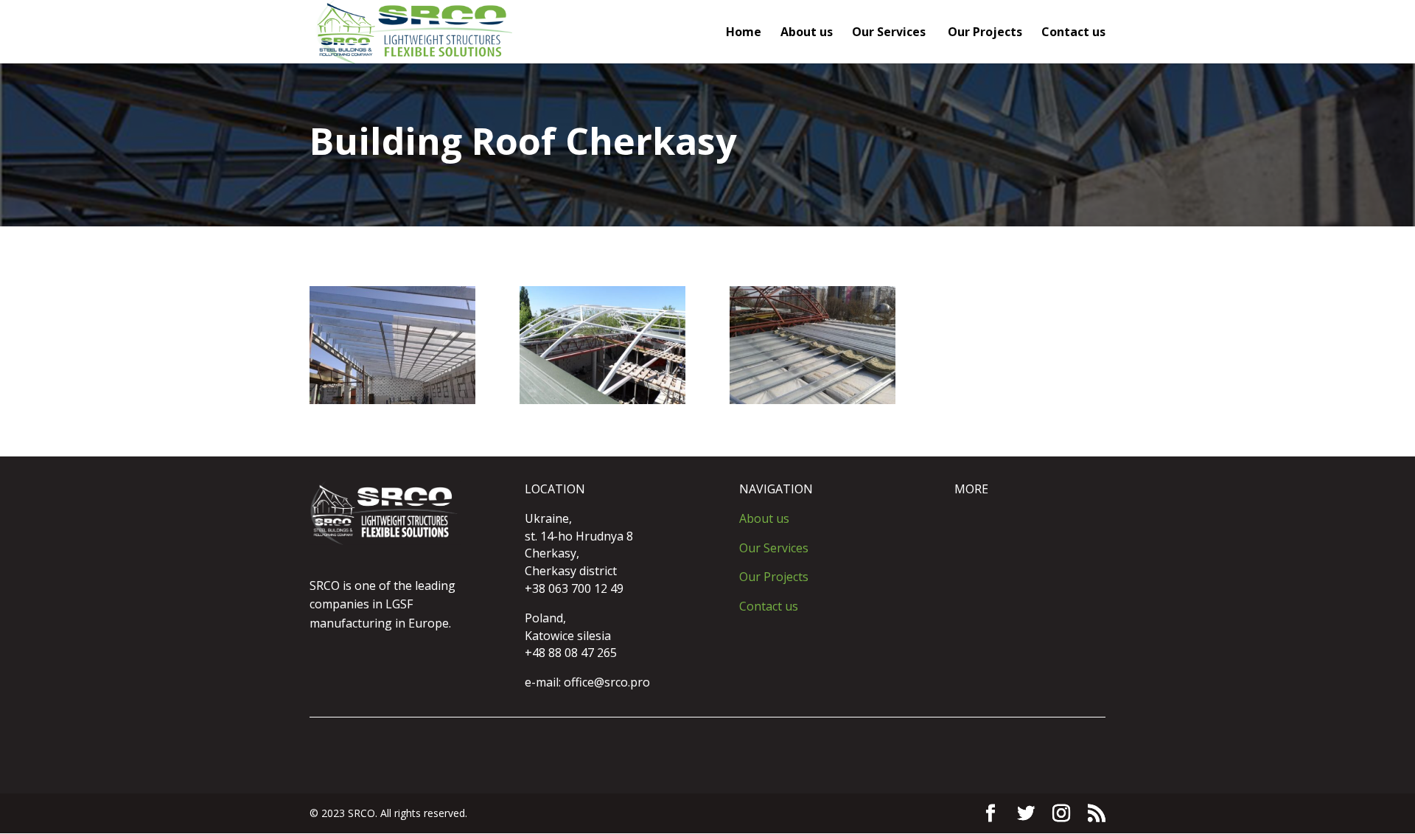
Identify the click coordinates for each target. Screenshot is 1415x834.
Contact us (1073, 33)
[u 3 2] (812, 400)
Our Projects (985, 33)
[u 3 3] (392, 400)
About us (806, 33)
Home (743, 33)
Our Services (890, 33)
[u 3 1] (602, 400)
